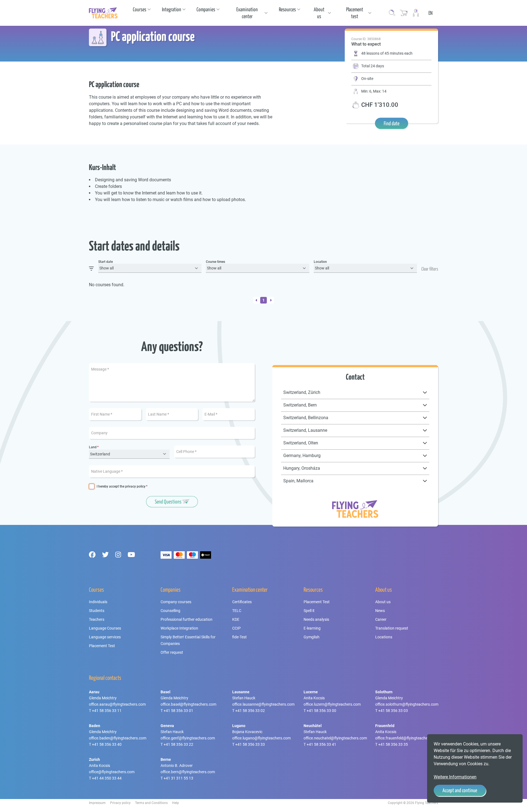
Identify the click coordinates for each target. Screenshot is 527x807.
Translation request (391, 628)
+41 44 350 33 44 (107, 778)
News (380, 610)
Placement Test (102, 646)
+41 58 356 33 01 (178, 710)
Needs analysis (316, 619)
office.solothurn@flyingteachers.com (406, 704)
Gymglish (311, 637)
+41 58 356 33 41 (321, 744)
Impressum (97, 803)
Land (93, 447)
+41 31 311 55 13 (178, 778)
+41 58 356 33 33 (250, 744)
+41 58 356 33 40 (107, 744)
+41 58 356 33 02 (250, 710)
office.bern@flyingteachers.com (188, 772)
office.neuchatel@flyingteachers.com (335, 738)
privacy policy (135, 486)
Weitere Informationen (455, 777)
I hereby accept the (121, 486)
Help (175, 803)
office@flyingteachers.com (111, 772)
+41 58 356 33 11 (107, 710)
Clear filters (429, 269)
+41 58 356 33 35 (393, 744)
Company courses (176, 602)
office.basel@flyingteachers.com (188, 704)
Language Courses (105, 628)
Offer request (172, 652)
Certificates (242, 602)
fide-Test (239, 637)
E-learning (312, 628)
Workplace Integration (179, 628)
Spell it (309, 610)
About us (383, 602)
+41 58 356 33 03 (393, 710)
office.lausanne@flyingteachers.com (263, 704)
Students (96, 610)
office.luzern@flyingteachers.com (332, 704)
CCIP (236, 628)
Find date (391, 123)
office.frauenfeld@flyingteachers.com (407, 738)
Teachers (96, 619)
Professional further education (186, 619)
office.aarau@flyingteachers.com (117, 704)
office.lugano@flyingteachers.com (261, 738)
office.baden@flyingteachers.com (117, 738)
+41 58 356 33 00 (321, 710)
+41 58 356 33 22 (178, 744)
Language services (105, 637)
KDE (235, 619)
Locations (383, 637)
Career (380, 619)
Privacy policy (120, 803)
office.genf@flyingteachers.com (188, 738)
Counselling (170, 610)
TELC (236, 610)
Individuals (98, 602)
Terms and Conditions (151, 803)
